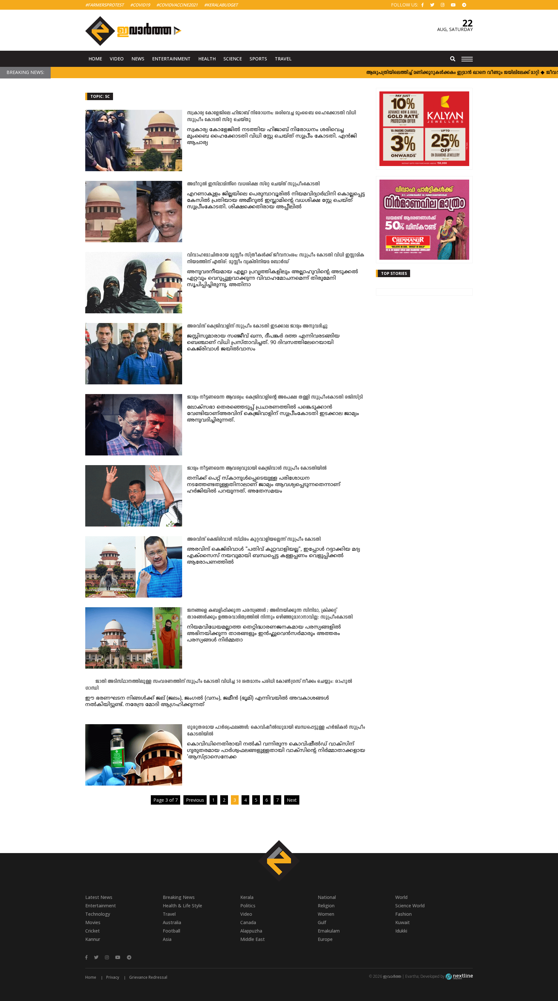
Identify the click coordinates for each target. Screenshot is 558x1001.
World (401, 897)
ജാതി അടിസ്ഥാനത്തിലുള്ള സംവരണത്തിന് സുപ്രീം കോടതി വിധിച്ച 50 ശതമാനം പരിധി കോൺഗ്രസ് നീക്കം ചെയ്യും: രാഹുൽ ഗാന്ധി (218, 685)
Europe (325, 939)
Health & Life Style (182, 905)
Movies (92, 922)
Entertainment (171, 59)
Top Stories (394, 273)
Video (117, 59)
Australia (172, 922)
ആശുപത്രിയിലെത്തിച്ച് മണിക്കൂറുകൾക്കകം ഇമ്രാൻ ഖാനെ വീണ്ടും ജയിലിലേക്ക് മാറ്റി (432, 72)
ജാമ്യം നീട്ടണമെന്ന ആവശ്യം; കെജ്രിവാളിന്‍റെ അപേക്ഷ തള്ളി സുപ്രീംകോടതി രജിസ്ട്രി (275, 397)
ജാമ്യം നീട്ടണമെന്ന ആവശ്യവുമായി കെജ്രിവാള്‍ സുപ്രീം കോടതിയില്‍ (256, 468)
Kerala (246, 897)
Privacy (112, 977)
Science (232, 59)
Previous (195, 800)
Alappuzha (251, 931)
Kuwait (402, 922)
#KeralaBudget (221, 5)
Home (95, 59)
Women (326, 914)
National (327, 897)
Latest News (98, 897)
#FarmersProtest (104, 5)
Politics (247, 905)
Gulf (322, 922)
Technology (97, 914)
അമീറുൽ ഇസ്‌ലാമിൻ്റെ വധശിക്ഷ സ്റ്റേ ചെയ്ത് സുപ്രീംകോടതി (253, 184)
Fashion (403, 914)
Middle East (252, 939)
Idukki (401, 931)
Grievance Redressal (148, 977)
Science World (410, 905)
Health (207, 59)
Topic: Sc (100, 96)
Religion (326, 905)
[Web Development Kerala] (459, 976)
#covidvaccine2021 (177, 5)
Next (292, 800)
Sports (258, 59)
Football (171, 931)
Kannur (92, 939)
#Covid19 (140, 5)
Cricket (92, 931)
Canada (248, 922)
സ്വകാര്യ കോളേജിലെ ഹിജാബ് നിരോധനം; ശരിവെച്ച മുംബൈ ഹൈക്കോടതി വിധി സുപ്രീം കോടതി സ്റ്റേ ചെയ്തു (271, 116)
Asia (167, 939)
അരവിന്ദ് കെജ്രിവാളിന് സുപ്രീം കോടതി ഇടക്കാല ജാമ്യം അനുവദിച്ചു (257, 326)
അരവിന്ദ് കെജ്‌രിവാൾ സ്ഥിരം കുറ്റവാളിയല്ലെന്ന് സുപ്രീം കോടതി (254, 539)
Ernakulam (329, 931)
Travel (283, 59)
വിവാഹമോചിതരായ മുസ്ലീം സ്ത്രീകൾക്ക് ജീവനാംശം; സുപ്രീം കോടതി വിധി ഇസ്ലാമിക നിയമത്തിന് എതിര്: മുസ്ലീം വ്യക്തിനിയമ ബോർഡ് (275, 259)
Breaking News (179, 897)
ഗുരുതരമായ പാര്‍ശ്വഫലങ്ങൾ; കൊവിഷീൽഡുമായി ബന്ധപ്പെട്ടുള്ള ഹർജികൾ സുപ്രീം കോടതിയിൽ (276, 731)
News (137, 59)
